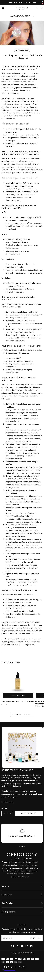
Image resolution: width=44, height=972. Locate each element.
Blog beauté (25, 15)
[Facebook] (12, 946)
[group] (22, 747)
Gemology (16, 15)
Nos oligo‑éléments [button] (8, 911)
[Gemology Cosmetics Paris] (22, 856)
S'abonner (36, 938)
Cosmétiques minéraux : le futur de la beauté (22, 16)
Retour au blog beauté (22, 714)
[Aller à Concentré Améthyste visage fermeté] (17, 682)
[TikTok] (26, 946)
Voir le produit (7, 802)
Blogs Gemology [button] (7, 903)
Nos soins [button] (4, 886)
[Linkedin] (31, 946)
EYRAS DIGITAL (28, 953)
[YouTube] (22, 946)
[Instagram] (17, 946)
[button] (2, 8)
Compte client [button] (6, 894)
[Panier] (42, 9)
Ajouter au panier (28, 813)
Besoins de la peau (22, 50)
